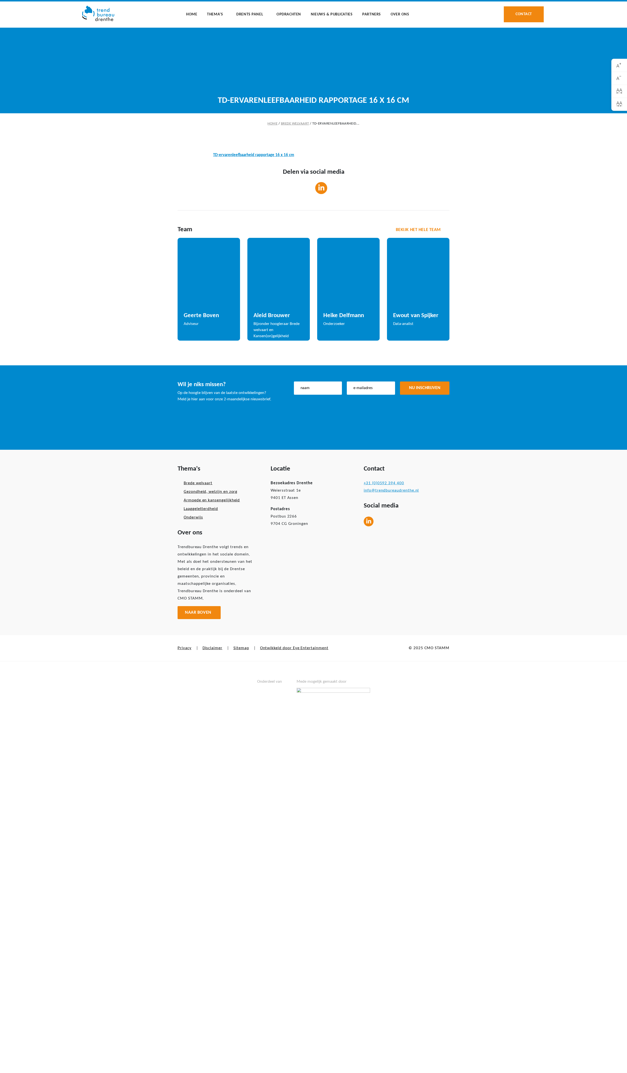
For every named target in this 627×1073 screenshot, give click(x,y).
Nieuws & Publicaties (331, 14)
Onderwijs (193, 517)
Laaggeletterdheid (201, 509)
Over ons (400, 14)
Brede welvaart (295, 124)
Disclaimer (212, 648)
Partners (371, 14)
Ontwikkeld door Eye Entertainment (294, 648)
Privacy (185, 648)
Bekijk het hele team (418, 230)
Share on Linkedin (321, 188)
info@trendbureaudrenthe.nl (391, 490)
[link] (619, 65)
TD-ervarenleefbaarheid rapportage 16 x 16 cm (253, 155)
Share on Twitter (306, 188)
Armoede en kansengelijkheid (212, 500)
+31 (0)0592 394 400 (384, 483)
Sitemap (241, 648)
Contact (524, 14)
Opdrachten (289, 14)
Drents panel (249, 14)
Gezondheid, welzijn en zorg (210, 492)
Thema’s (215, 14)
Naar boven (198, 612)
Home (191, 14)
